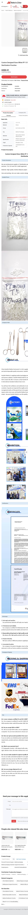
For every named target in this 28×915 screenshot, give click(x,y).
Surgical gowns (4, 867)
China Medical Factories (8, 891)
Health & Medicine (8, 10)
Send (14, 821)
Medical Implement (17, 10)
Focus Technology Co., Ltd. (18, 909)
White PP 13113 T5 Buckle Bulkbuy (10, 901)
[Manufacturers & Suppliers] (14, 2)
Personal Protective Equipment (8, 862)
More (2, 904)
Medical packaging (19, 862)
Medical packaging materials (7, 864)
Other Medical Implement (8, 881)
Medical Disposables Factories (9, 894)
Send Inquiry (14, 77)
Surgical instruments (19, 864)
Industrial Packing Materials (21, 867)
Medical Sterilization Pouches (9, 898)
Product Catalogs (22, 859)
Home (2, 10)
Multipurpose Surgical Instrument (10, 884)
